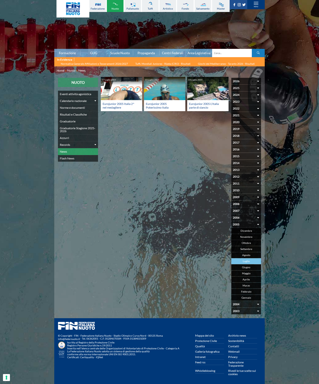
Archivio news (237, 335)
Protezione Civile (206, 341)
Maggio (246, 273)
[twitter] (244, 5)
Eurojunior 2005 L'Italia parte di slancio (204, 105)
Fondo (185, 8)
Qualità (200, 346)
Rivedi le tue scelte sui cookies (242, 372)
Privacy (233, 357)
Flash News (67, 158)
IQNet (99, 357)
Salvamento (203, 8)
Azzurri (64, 138)
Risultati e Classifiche (73, 114)
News (63, 151)
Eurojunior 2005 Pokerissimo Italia (157, 105)
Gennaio (246, 297)
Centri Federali (172, 53)
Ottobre (246, 242)
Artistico (168, 8)
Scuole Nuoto (120, 53)
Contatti (233, 346)
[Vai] (258, 53)
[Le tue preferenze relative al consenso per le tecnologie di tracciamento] (6, 377)
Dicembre (246, 230)
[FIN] (72, 9)
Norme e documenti (72, 107)
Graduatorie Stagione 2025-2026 (77, 129)
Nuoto (115, 8)
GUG (93, 53)
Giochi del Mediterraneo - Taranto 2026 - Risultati (226, 63)
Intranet (200, 357)
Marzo (246, 285)
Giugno (246, 267)
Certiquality (87, 357)
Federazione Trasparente (236, 363)
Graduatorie (68, 121)
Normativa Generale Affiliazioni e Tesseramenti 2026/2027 (94, 63)
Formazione (67, 53)
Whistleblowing (205, 370)
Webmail (234, 351)
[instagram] (239, 5)
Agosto (246, 255)
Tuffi (150, 8)
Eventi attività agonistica (75, 94)
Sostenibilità (236, 341)
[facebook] (235, 5)
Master (221, 8)
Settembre (246, 249)
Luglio (246, 261)
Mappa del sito (204, 335)
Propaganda (146, 53)
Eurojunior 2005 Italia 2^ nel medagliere (118, 105)
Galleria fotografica (207, 351)
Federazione (98, 8)
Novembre (246, 236)
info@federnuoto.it (69, 338)
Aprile (246, 279)
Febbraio (246, 291)
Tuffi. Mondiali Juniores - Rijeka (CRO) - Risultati (163, 63)
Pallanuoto (132, 8)
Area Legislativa (199, 53)
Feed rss (200, 362)
